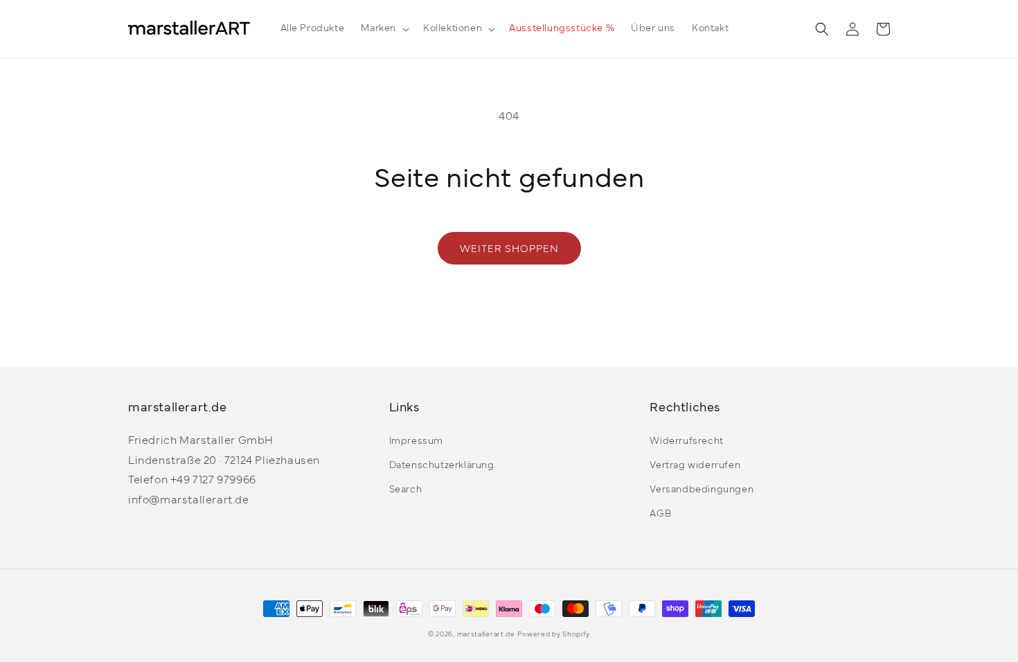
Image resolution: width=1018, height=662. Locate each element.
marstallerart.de (486, 635)
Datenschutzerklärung (441, 465)
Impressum (416, 441)
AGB (660, 514)
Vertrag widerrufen (695, 465)
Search (405, 489)
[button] (383, 29)
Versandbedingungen (701, 489)
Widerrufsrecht (686, 441)
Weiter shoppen (509, 249)
